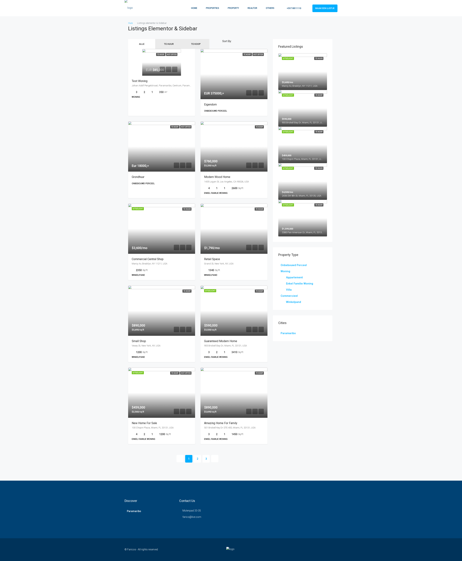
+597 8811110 (293, 8)
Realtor (252, 8)
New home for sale (144, 423)
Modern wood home (217, 177)
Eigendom (210, 104)
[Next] (214, 458)
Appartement (294, 277)
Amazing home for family (220, 423)
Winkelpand (293, 302)
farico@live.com (191, 516)
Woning (285, 271)
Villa (289, 289)
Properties (212, 8)
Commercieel (289, 295)
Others (270, 8)
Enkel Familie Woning (299, 283)
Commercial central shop (148, 259)
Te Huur (169, 44)
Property (233, 8)
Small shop (139, 341)
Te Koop (196, 44)
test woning (139, 81)
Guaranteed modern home (220, 341)
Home (194, 8)
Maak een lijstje (325, 8)
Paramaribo (288, 333)
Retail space (212, 259)
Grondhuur (138, 177)
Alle (141, 44)
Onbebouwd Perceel (294, 265)
